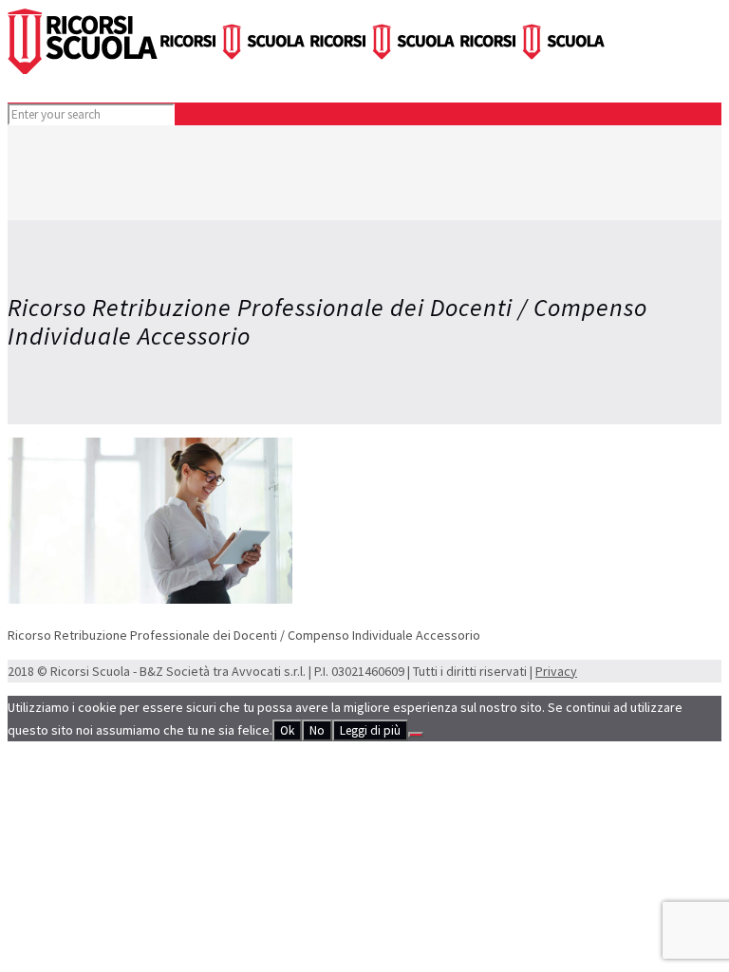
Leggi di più (370, 730)
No (317, 730)
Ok (287, 730)
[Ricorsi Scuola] (308, 69)
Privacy (556, 671)
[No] (415, 735)
